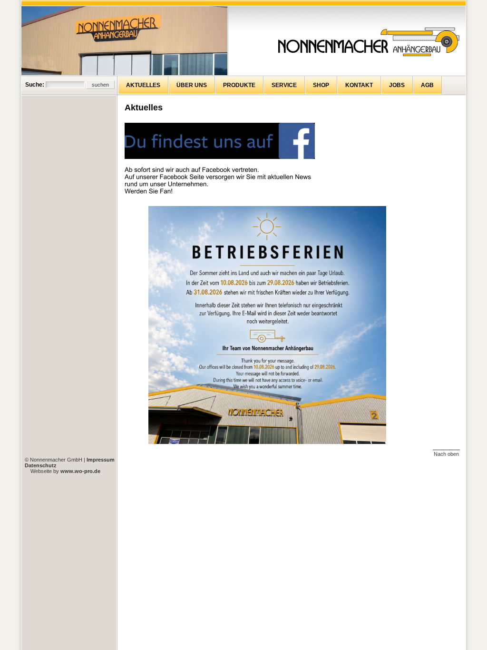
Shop (321, 85)
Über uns (191, 85)
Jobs (397, 85)
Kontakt (359, 85)
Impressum (101, 460)
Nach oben (446, 454)
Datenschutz (41, 465)
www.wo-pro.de (80, 471)
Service (284, 85)
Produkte (239, 85)
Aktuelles (143, 85)
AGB (427, 85)
